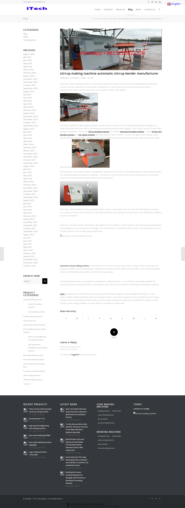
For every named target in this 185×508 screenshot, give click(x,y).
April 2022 (27, 212)
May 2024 (27, 138)
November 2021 (30, 225)
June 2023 (27, 172)
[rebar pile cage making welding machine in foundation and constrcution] (2, 254)
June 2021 (27, 241)
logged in (75, 354)
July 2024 (27, 132)
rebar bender (116, 411)
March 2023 (28, 181)
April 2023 (27, 178)
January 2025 (29, 113)
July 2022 (27, 203)
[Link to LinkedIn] (156, 2)
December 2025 (30, 79)
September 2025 (30, 88)
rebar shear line (29, 321)
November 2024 (30, 119)
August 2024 (28, 129)
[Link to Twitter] (152, 2)
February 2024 (29, 147)
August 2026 (28, 54)
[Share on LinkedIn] (111, 318)
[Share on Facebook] (65, 318)
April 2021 (27, 247)
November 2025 (30, 82)
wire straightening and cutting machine (34, 330)
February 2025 (29, 110)
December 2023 (30, 153)
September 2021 (30, 231)
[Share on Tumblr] (122, 318)
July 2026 (27, 57)
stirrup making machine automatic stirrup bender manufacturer (109, 73)
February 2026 (29, 72)
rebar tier (26, 384)
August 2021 (28, 234)
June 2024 (27, 135)
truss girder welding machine (34, 371)
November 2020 (30, 262)
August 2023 (28, 166)
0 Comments (74, 78)
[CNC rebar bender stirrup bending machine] (183, 254)
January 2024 (29, 150)
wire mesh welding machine (33, 359)
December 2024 (30, 116)
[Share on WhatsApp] (88, 318)
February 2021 (29, 253)
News (25, 36)
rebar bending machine (106, 415)
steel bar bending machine (35, 305)
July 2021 (27, 237)
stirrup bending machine (32, 299)
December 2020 (30, 259)
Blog (25, 18)
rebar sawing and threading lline (34, 365)
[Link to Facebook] (148, 2)
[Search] (159, 9)
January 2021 (29, 256)
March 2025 (28, 107)
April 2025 (27, 104)
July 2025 (27, 94)
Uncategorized (29, 40)
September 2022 (30, 197)
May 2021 (27, 244)
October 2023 (29, 160)
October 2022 (29, 194)
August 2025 (28, 91)
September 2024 (30, 125)
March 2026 (28, 69)
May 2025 (27, 100)
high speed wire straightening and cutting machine (37, 347)
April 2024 (27, 141)
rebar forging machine (31, 375)
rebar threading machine (32, 379)
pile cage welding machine (33, 355)
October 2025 (29, 85)
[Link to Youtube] (160, 2)
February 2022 (29, 216)
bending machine (104, 411)
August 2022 (28, 200)
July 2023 (27, 169)
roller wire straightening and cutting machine (37, 338)
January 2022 (29, 219)
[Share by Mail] (156, 318)
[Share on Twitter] (77, 318)
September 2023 (30, 163)
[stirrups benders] (111, 49)
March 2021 (28, 250)
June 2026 (27, 60)
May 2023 (27, 175)
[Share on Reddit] (144, 318)
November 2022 (30, 191)
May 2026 (27, 63)
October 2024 (29, 122)
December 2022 (30, 188)
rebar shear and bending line (34, 325)
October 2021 (29, 228)
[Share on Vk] (133, 318)
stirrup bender (103, 419)
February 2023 (29, 184)
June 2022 (27, 206)
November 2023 (30, 156)
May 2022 (27, 209)
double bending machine (32, 316)
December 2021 (30, 222)
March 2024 (28, 144)
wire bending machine (36, 312)
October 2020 (29, 265)
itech (92, 78)
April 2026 (27, 66)
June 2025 (27, 97)
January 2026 (29, 76)
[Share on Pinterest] (99, 318)
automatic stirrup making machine (74, 265)
